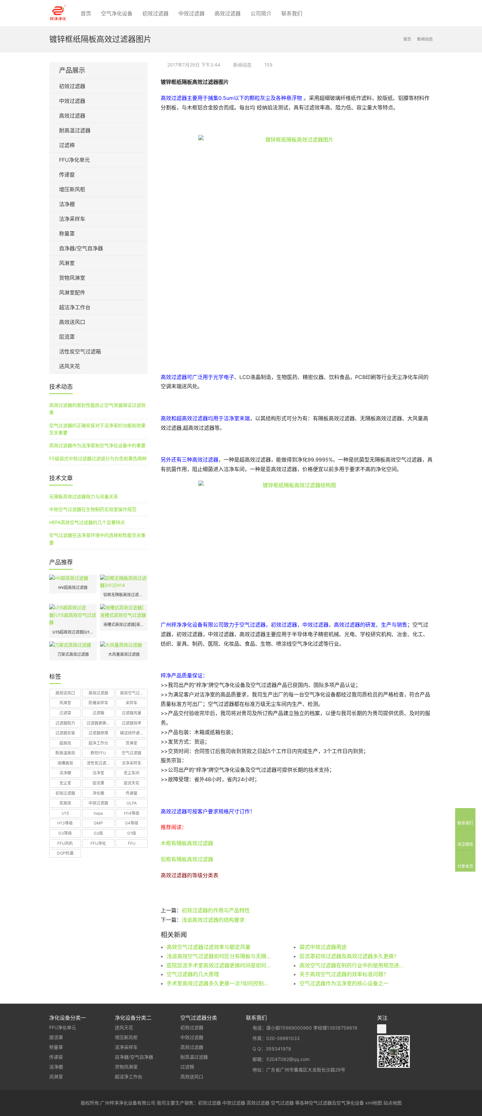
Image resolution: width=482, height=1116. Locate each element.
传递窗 (67, 174)
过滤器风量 (131, 712)
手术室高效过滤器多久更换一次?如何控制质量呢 (220, 983)
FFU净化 (98, 843)
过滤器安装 (65, 732)
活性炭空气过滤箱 (80, 351)
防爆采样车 (98, 702)
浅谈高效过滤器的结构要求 (213, 920)
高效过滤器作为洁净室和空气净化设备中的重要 (97, 445)
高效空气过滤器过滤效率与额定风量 (209, 947)
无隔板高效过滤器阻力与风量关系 (83, 496)
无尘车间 (131, 772)
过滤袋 (65, 712)
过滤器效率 (131, 723)
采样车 (131, 702)
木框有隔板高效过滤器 (187, 843)
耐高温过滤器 (74, 130)
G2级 (98, 833)
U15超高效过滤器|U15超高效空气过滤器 (72, 632)
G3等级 (65, 833)
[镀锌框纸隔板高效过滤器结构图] (297, 547)
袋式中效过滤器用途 (323, 947)
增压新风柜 (72, 189)
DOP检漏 (65, 853)
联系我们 (291, 13)
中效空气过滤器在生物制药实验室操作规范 (92, 509)
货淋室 (131, 743)
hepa (98, 813)
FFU (131, 843)
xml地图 (373, 1103)
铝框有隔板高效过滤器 (187, 859)
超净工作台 (98, 743)
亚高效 (65, 803)
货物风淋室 (72, 277)
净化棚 (98, 793)
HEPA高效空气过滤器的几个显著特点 (87, 522)
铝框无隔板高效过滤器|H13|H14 (123, 594)
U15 (65, 813)
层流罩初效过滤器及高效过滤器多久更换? (347, 956)
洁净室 (98, 772)
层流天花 (131, 783)
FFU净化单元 (74, 160)
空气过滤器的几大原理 (193, 974)
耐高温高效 (65, 752)
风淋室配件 (72, 292)
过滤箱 (98, 712)
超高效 (65, 743)
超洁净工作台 (74, 307)
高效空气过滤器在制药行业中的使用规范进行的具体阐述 (352, 965)
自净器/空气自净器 (81, 248)
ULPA (132, 803)
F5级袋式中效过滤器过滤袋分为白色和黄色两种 (98, 458)
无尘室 (65, 783)
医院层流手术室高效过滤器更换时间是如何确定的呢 (220, 965)
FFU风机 (65, 843)
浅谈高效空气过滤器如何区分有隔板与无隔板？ (220, 956)
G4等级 (131, 823)
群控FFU (98, 752)
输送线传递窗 (132, 732)
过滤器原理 (98, 732)
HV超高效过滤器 (73, 587)
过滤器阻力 (65, 723)
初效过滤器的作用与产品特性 (216, 910)
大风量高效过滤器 (124, 654)
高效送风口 (72, 322)
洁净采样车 (72, 219)
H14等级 (131, 813)
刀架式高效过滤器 (73, 654)
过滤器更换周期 (100, 723)
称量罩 (67, 233)
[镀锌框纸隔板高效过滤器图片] (297, 250)
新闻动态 (242, 64)
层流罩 (67, 336)
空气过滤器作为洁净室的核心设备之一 (344, 983)
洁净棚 (67, 204)
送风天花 (69, 366)
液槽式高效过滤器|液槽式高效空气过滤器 (123, 624)
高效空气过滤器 (134, 692)
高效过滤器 (227, 13)
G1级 (131, 833)
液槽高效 (65, 763)
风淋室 (67, 263)
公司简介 (261, 13)
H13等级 (65, 823)
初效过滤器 (155, 13)
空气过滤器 (131, 752)
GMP (98, 823)
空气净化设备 (116, 13)
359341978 (278, 1048)
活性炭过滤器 (98, 763)
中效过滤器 (191, 13)
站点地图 (392, 1103)
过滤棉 (67, 145)
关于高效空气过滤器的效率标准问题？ (344, 974)
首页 (86, 13)
